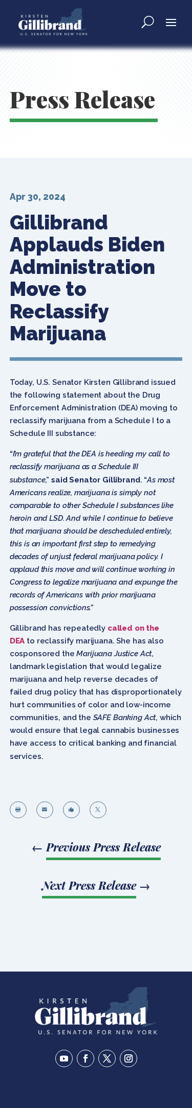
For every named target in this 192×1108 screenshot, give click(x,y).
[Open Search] (147, 21)
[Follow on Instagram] (128, 1058)
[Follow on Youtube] (64, 1058)
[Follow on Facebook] (85, 1058)
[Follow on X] (107, 1058)
